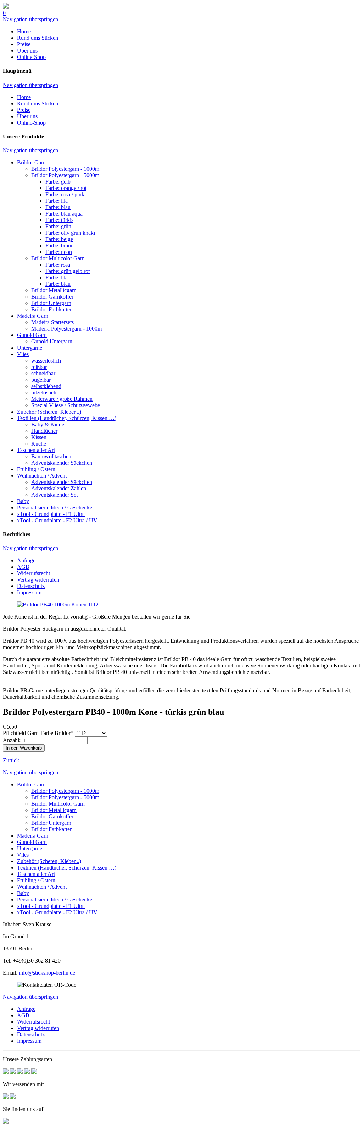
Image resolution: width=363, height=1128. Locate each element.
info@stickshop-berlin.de (47, 973)
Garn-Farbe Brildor (38, 733)
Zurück (11, 760)
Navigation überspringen (30, 19)
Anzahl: (12, 740)
